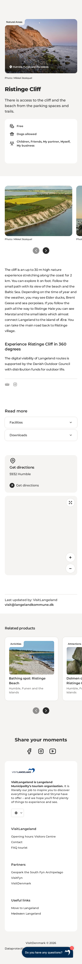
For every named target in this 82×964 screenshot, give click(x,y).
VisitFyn (17, 878)
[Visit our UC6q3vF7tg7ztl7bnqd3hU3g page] (52, 751)
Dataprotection (16, 948)
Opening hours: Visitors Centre (33, 836)
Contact (16, 842)
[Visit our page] (29, 751)
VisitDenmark (21, 883)
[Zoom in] (70, 557)
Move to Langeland (25, 908)
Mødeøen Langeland (26, 913)
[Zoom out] (70, 568)
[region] (41, 535)
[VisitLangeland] (23, 770)
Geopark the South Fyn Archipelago (37, 872)
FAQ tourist (19, 847)
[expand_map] (70, 502)
